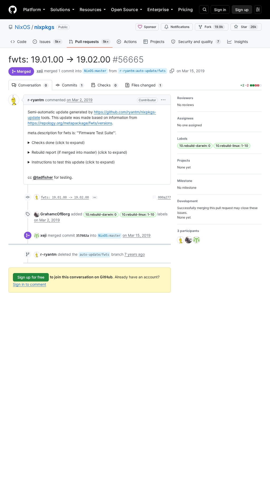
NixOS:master (95, 71)
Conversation (35, 85)
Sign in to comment (29, 284)
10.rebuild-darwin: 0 (101, 214)
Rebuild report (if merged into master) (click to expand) (79, 152)
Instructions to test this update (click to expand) (73, 162)
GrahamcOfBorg (55, 214)
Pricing (185, 9)
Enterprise (158, 9)
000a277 (164, 197)
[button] (163, 100)
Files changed (149, 85)
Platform (32, 9)
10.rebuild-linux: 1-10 (138, 214)
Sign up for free (30, 277)
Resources (91, 9)
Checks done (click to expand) (58, 142)
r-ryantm (36, 100)
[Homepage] (12, 9)
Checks (110, 85)
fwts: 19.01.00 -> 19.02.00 (65, 197)
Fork (214, 27)
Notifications (180, 27)
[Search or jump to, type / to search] (204, 9)
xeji (40, 71)
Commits (75, 85)
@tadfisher (43, 177)
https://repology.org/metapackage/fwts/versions (70, 123)
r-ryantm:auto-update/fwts (142, 71)
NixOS (22, 27)
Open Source (124, 9)
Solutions (60, 9)
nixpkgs (44, 27)
